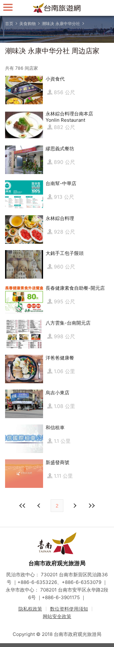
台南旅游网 (57, 8)
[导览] (8, 7)
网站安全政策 (57, 616)
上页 (74, 505)
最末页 (91, 505)
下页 (39, 505)
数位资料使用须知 (69, 609)
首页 (9, 23)
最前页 (22, 505)
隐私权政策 (30, 609)
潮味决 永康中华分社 (61, 23)
